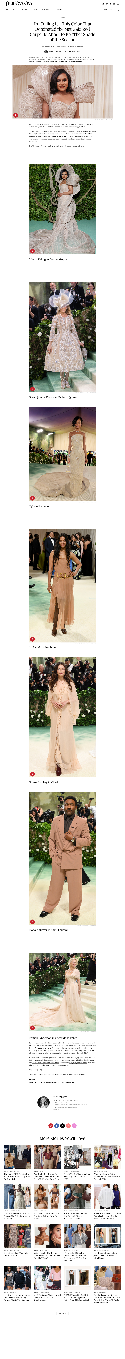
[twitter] (3, 36)
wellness (46, 9)
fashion (62, 17)
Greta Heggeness (56, 51)
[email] (3, 46)
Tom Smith (64, 1045)
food (24, 9)
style (15, 9)
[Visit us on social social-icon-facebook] (110, 4)
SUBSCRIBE (108, 9)
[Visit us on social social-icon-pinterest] (107, 4)
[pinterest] (15, 115)
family (34, 9)
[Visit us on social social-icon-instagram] (114, 3)
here (83, 1074)
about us (58, 9)
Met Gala (57, 124)
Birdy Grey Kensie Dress (78, 1063)
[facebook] (3, 30)
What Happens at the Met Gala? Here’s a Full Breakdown (51, 1082)
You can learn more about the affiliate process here (66, 61)
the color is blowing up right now (74, 1058)
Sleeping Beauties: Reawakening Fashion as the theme (50, 134)
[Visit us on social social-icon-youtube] (118, 3)
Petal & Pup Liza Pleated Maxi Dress (45, 1063)
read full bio (56, 1109)
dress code (82, 134)
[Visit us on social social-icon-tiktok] (103, 4)
